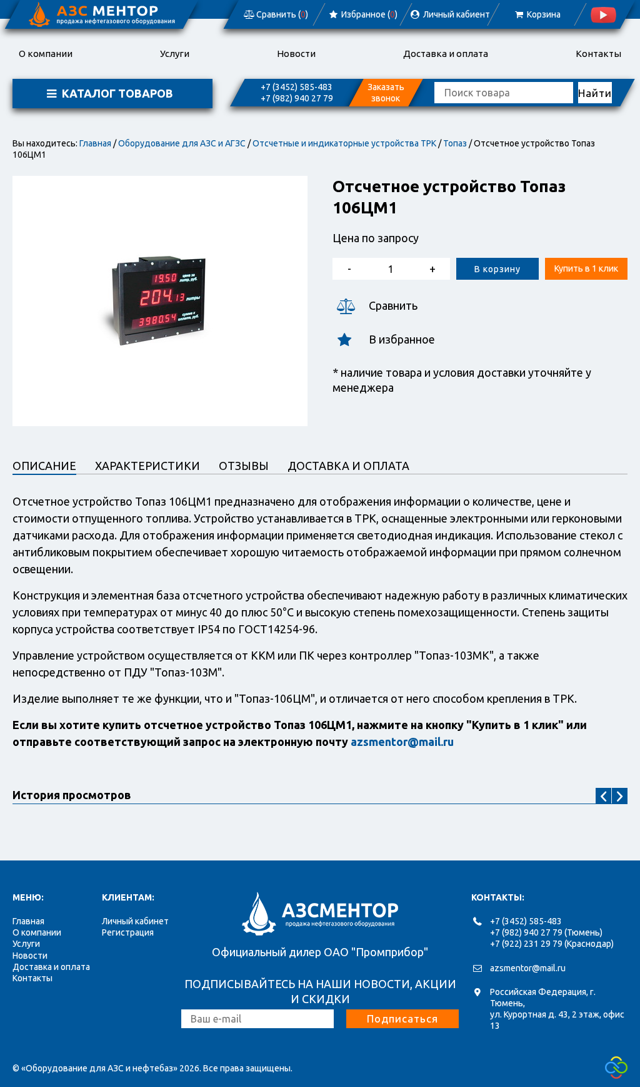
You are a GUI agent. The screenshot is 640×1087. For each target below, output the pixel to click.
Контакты (598, 53)
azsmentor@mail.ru (528, 968)
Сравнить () (281, 14)
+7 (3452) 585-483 (296, 87)
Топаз (455, 143)
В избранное (402, 339)
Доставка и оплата (445, 53)
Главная (95, 143)
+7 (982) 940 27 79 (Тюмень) (546, 932)
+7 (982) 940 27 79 (297, 98)
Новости (296, 53)
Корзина (543, 14)
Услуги (174, 53)
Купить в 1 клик (586, 268)
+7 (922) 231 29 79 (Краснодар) (552, 944)
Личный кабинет (135, 921)
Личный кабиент (455, 14)
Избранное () (368, 14)
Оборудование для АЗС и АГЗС (182, 143)
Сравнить (393, 305)
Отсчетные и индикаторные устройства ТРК (344, 143)
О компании (45, 53)
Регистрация (128, 932)
